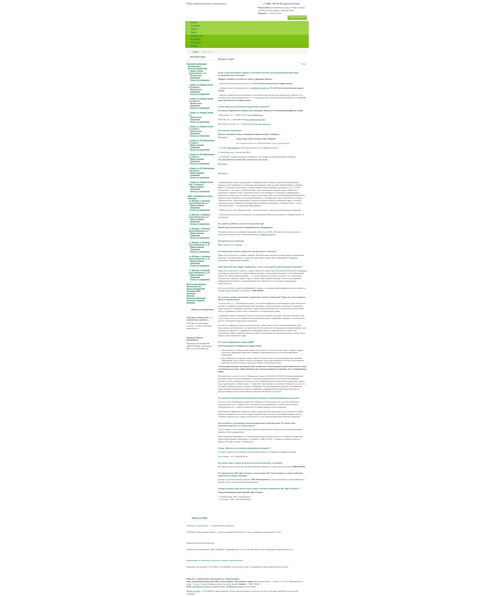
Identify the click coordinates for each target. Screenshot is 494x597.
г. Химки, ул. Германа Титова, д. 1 (201, 113)
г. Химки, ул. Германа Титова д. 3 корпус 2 (201, 99)
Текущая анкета (194, 66)
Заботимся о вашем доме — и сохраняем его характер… (199, 318)
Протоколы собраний (195, 300)
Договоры (191, 295)
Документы (191, 293)
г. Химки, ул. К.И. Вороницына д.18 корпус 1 (201, 169)
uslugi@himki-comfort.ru (259, 88)
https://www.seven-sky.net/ (255, 119)
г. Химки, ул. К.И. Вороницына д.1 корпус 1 (201, 141)
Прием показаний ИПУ (196, 288)
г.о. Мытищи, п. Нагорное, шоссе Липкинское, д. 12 (199, 257)
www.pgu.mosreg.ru (268, 234)
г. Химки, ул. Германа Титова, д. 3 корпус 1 (201, 127)
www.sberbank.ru (233, 147)
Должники (191, 302)
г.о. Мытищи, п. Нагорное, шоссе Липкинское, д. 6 (199, 215)
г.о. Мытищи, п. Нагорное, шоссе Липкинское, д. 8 (199, 229)
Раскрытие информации (197, 63)
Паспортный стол (194, 286)
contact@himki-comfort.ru (201, 586)
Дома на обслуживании (196, 284)
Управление (195, 77)
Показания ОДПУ (193, 291)
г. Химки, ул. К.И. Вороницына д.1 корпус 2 (201, 155)
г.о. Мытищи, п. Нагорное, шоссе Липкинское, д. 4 (199, 201)
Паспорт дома (196, 75)
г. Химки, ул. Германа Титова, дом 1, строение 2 (201, 183)
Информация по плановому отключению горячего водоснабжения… (216, 560)
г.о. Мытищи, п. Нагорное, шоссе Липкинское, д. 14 (199, 271)
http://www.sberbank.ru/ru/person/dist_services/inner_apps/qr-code (242, 159)
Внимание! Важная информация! (195, 338)
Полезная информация (196, 298)
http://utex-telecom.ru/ (263, 124)
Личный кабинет (297, 17)
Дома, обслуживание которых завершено (200, 197)
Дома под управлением (197, 68)
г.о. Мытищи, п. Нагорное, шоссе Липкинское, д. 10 (199, 243)
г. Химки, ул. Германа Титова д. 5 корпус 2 (201, 85)
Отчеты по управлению (200, 80)
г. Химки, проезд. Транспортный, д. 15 (197, 71)
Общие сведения (197, 145)
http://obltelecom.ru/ (255, 115)
